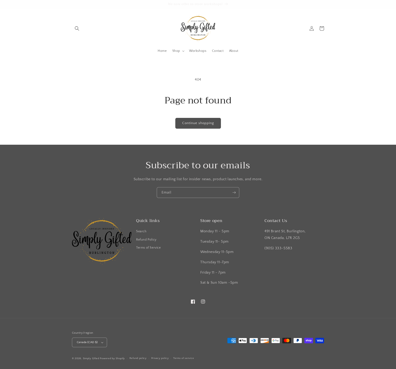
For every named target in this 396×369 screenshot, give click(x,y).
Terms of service (183, 358)
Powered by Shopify (112, 358)
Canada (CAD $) (87, 342)
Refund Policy (146, 239)
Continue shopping (198, 123)
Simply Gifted (91, 358)
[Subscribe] (234, 192)
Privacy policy (160, 358)
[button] (77, 28)
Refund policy (138, 358)
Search (141, 231)
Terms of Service (148, 248)
